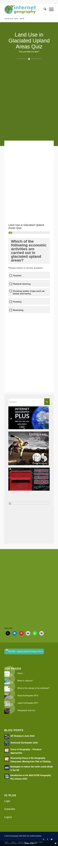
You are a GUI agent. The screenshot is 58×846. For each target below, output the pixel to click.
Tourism (17, 275)
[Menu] (50, 9)
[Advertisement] (29, 101)
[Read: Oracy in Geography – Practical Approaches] (6, 750)
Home (20, 673)
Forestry (17, 301)
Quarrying (18, 310)
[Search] (43, 9)
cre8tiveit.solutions (35, 836)
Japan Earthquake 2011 (27, 702)
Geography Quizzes (26, 710)
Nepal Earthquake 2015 (27, 695)
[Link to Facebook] (48, 839)
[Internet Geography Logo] (24, 9)
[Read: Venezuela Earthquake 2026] (6, 743)
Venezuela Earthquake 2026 (24, 742)
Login (7, 801)
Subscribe (9, 809)
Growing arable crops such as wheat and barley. (29, 292)
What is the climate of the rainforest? (33, 688)
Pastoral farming (21, 284)
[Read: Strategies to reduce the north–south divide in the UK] (6, 767)
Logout (8, 817)
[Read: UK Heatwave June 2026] (6, 736)
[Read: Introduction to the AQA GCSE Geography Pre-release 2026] (6, 776)
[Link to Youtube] (52, 839)
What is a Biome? (25, 680)
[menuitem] (43, 9)
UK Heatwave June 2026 (22, 735)
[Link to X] (44, 839)
